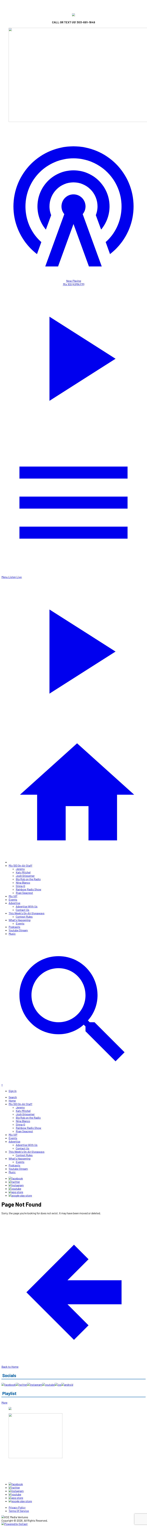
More (4, 1402)
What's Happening (19, 920)
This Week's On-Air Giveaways (26, 913)
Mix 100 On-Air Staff (20, 865)
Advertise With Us (26, 906)
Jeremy (20, 869)
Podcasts (14, 926)
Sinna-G (20, 886)
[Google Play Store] (20, 1195)
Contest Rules (24, 916)
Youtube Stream (18, 930)
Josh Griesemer (25, 875)
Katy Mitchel (23, 872)
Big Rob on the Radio (28, 879)
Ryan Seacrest (24, 892)
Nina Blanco (23, 882)
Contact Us (22, 909)
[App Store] (16, 1192)
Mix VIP (13, 896)
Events (13, 899)
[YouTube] (15, 1188)
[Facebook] (16, 1178)
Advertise (14, 903)
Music (12, 933)
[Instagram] (16, 1185)
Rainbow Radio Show (28, 889)
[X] (14, 1181)
